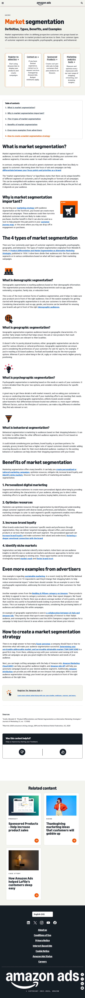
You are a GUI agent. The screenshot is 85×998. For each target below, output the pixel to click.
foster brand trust (45, 558)
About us (42, 929)
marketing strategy (25, 208)
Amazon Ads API (58, 666)
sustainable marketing (35, 576)
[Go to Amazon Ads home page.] (42, 979)
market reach (26, 558)
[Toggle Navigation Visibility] (2, 3)
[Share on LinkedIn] (82, 983)
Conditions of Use (42, 935)
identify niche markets (12, 475)
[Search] (82, 3)
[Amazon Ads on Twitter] (35, 923)
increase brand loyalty (12, 535)
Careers (42, 961)
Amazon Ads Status (42, 956)
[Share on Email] (82, 988)
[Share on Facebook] (82, 974)
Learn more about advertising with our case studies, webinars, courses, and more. (47, 695)
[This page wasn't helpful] (22, 752)
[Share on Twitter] (82, 979)
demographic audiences (48, 307)
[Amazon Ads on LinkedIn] (28, 923)
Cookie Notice (42, 951)
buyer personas (43, 644)
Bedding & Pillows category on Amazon (50, 593)
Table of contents (12, 103)
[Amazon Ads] (42, 3)
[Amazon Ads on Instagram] (41, 923)
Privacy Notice (42, 940)
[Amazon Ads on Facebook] (55, 923)
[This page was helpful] (63, 752)
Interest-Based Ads (42, 945)
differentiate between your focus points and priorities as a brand (31, 170)
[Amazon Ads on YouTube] (48, 923)
